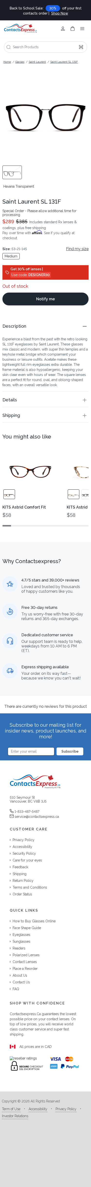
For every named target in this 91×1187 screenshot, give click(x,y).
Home (7, 62)
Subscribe (70, 751)
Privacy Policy (66, 1109)
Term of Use (11, 1109)
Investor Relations (15, 1116)
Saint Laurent (37, 62)
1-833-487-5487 (27, 811)
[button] (45, 326)
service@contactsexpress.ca (37, 817)
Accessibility (38, 1109)
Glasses (19, 62)
